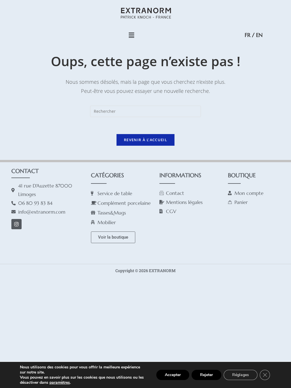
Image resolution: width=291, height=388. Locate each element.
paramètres (59, 382)
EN (259, 35)
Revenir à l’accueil (145, 139)
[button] (131, 35)
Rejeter (206, 374)
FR (247, 35)
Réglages (240, 374)
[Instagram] (16, 224)
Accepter (173, 374)
